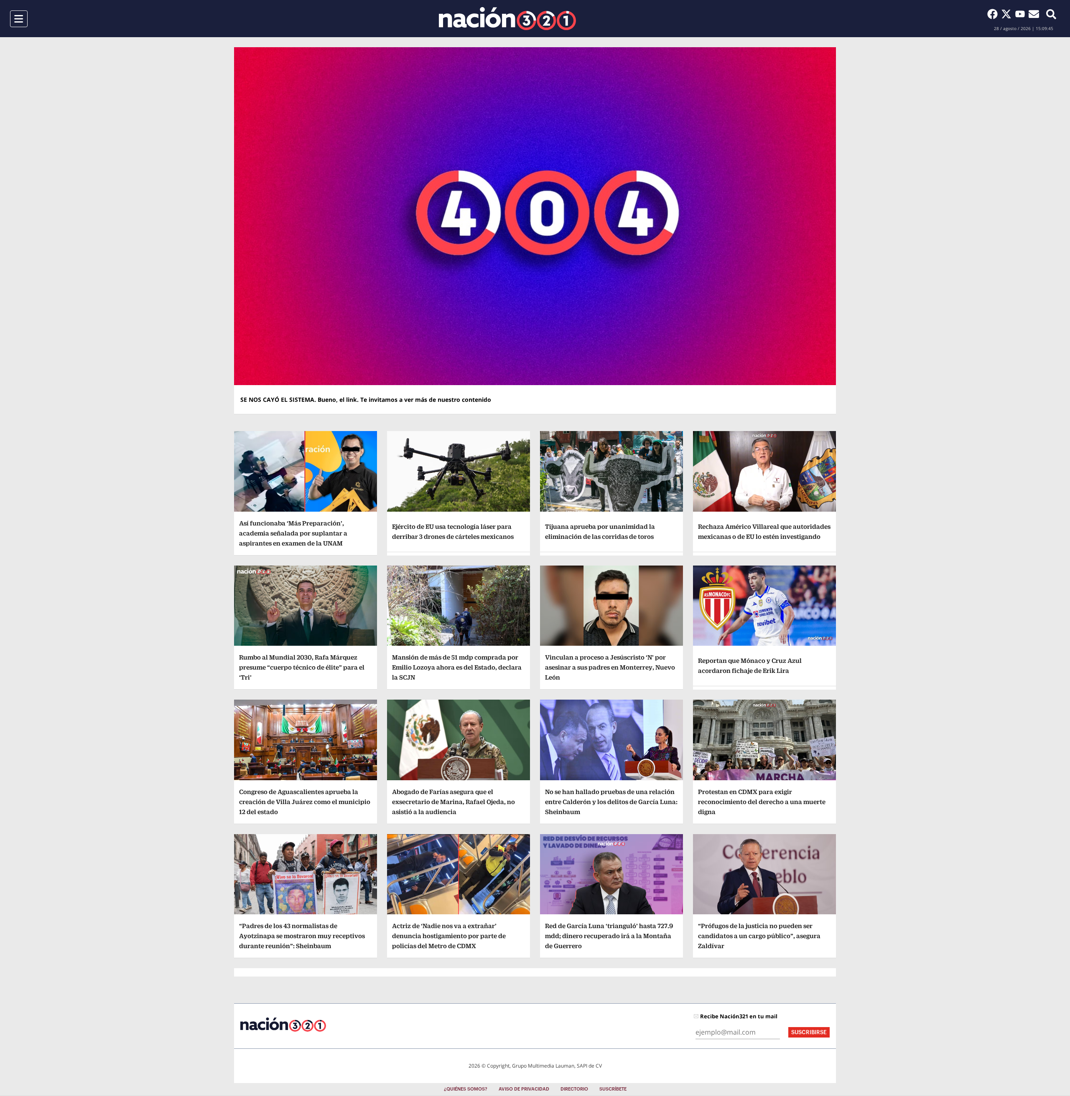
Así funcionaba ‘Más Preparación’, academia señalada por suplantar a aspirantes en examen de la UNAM (293, 533)
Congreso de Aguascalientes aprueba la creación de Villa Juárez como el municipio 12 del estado (304, 801)
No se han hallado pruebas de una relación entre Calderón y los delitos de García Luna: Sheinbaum (611, 801)
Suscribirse (809, 1032)
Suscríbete (613, 1089)
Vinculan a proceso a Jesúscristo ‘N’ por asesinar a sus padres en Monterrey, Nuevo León (610, 667)
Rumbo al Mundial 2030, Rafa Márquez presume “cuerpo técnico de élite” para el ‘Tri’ (301, 667)
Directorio (574, 1089)
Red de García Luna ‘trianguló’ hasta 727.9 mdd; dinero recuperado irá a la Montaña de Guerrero (609, 935)
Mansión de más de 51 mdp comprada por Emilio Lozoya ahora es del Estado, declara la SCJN (457, 667)
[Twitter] (1008, 13)
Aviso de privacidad (524, 1089)
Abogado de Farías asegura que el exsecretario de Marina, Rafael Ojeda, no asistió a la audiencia (453, 801)
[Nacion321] (507, 18)
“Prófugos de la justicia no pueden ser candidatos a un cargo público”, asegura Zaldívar (759, 935)
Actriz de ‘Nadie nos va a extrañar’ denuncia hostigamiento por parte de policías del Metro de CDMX (449, 935)
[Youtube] (1022, 13)
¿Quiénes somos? (465, 1089)
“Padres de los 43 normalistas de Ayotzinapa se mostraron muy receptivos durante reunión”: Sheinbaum (302, 935)
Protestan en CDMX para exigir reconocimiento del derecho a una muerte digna (761, 801)
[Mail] (1034, 13)
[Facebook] (994, 13)
